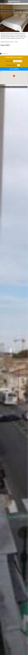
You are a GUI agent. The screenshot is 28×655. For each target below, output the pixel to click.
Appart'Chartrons (11, 3)
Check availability (14, 69)
